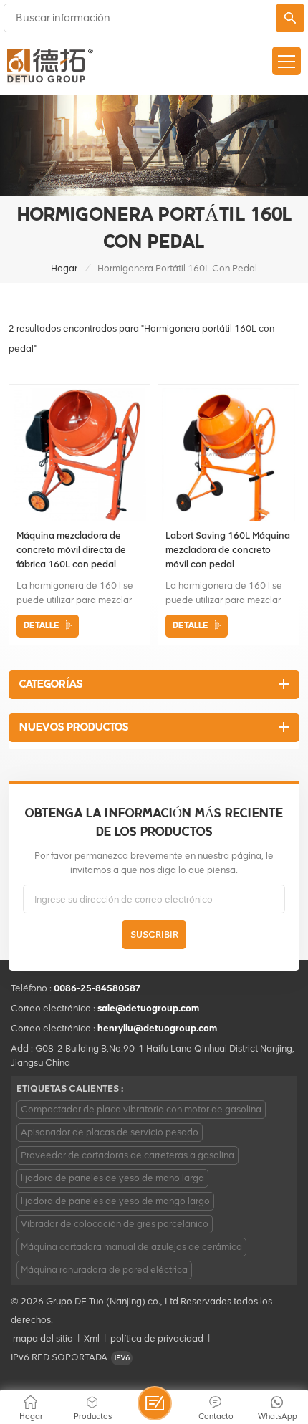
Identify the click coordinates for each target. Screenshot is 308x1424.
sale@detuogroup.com (148, 1008)
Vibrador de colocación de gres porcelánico (114, 1223)
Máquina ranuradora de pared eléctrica (104, 1269)
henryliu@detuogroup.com (157, 1028)
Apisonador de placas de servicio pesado (109, 1132)
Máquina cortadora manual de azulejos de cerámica (131, 1246)
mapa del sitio (43, 1338)
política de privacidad (156, 1338)
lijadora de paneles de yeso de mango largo (115, 1201)
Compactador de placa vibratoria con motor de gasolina (141, 1109)
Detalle (41, 625)
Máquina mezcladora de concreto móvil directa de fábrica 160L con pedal (71, 549)
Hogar (64, 268)
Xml (92, 1338)
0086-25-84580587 (97, 988)
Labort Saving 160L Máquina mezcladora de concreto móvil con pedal (227, 549)
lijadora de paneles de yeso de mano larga (112, 1178)
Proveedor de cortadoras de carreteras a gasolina (127, 1155)
